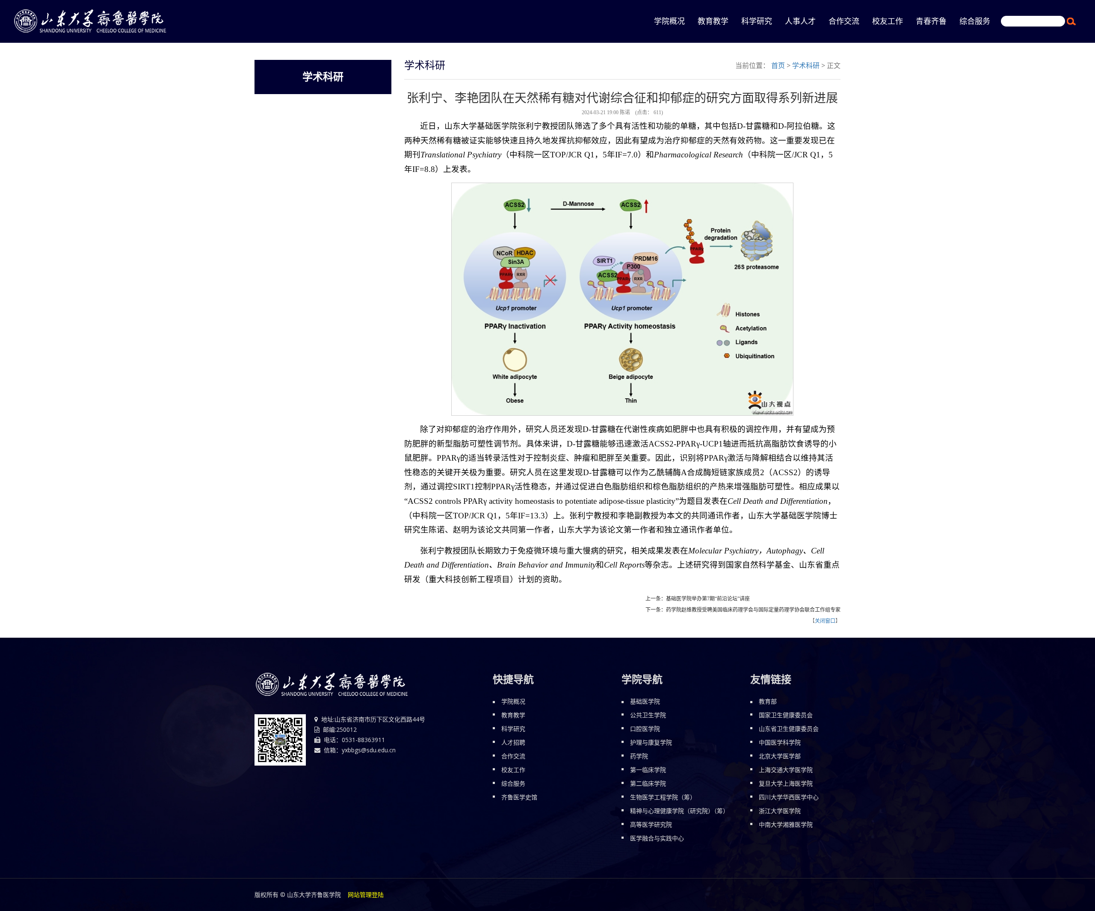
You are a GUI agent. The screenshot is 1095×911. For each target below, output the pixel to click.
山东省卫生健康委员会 (789, 729)
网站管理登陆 (366, 894)
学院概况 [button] (669, 21)
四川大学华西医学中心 (789, 797)
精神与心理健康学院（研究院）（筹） (679, 811)
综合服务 (513, 783)
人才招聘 (513, 742)
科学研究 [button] (756, 21)
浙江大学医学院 (780, 811)
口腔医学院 (645, 729)
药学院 (639, 756)
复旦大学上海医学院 (786, 783)
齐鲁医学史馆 (519, 797)
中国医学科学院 (780, 742)
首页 (778, 65)
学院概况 (513, 701)
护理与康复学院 (651, 742)
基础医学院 (645, 701)
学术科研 (806, 65)
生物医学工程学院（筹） (663, 797)
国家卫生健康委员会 (786, 715)
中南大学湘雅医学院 (786, 824)
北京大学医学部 (780, 756)
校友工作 (513, 770)
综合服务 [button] (974, 21)
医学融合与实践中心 (657, 838)
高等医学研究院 (651, 824)
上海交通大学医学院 (786, 770)
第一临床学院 (648, 770)
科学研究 (513, 729)
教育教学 (713, 21)
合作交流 (513, 756)
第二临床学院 (648, 783)
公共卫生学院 (648, 715)
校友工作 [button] (887, 21)
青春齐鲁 (931, 21)
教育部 (768, 701)
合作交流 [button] (844, 21)
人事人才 (800, 21)
